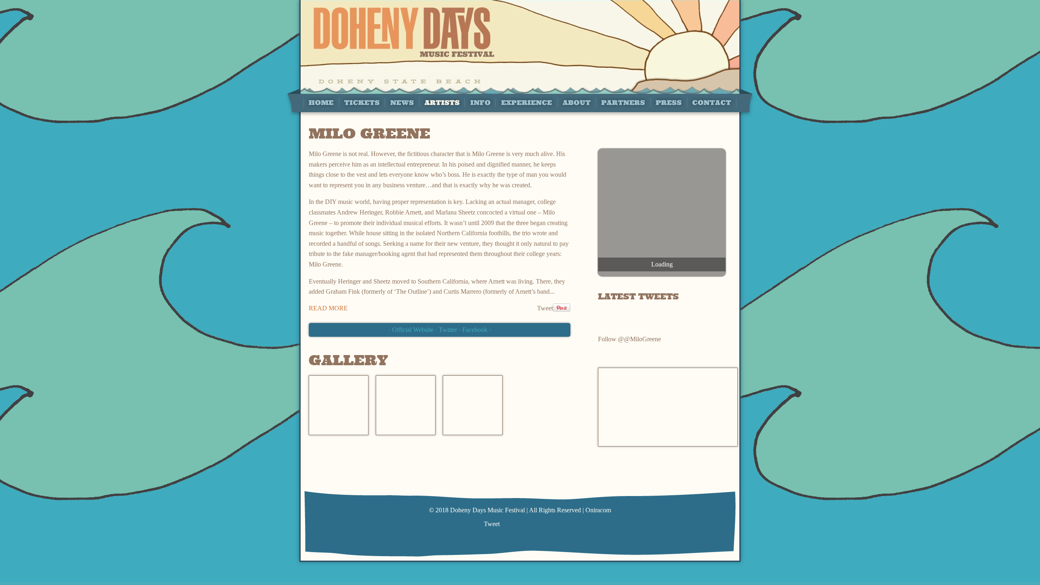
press (668, 102)
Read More (328, 308)
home (321, 102)
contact (712, 102)
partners (623, 102)
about (576, 102)
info (479, 102)
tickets (362, 102)
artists (441, 102)
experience (526, 102)
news (402, 102)
